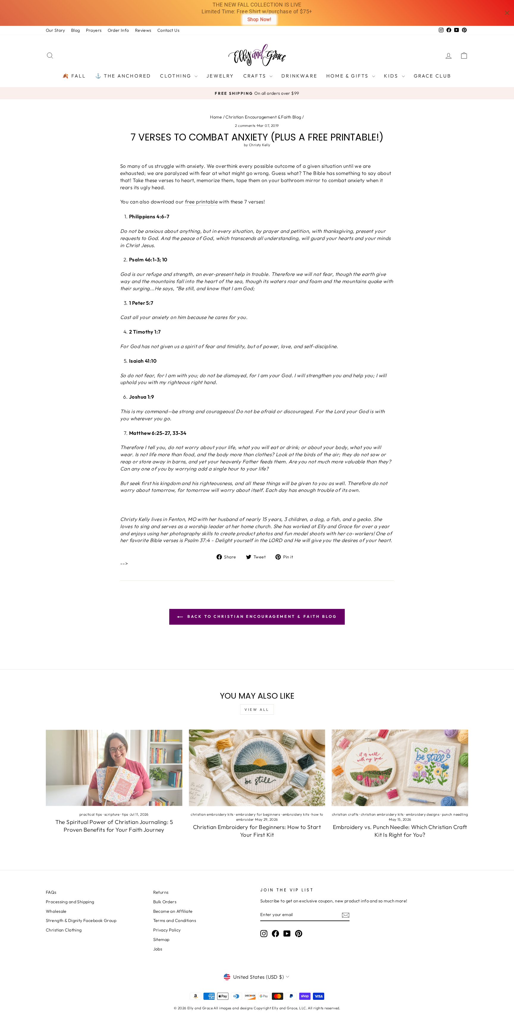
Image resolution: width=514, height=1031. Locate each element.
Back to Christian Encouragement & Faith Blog (261, 616)
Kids (392, 76)
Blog (75, 30)
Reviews (143, 30)
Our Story (55, 30)
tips (125, 814)
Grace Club (433, 76)
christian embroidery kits (212, 814)
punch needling (455, 814)
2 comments (245, 125)
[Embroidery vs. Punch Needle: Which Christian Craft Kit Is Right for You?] (400, 768)
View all (257, 709)
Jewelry (220, 76)
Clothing (176, 76)
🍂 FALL (74, 76)
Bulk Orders (165, 901)
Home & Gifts (348, 76)
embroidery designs (423, 814)
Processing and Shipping (70, 901)
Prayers (94, 30)
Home (216, 117)
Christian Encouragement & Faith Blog (263, 117)
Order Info (118, 30)
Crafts (255, 76)
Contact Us (168, 30)
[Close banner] (507, 13)
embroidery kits (296, 814)
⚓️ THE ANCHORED (123, 76)
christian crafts (345, 814)
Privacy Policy (167, 930)
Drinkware (299, 76)
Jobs (157, 949)
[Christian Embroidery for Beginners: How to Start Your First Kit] (257, 768)
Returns (161, 892)
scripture (112, 814)
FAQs (51, 892)
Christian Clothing (64, 930)
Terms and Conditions (174, 920)
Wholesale (56, 911)
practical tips (90, 814)
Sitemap (161, 939)
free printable (201, 201)
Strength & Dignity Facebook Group (81, 920)
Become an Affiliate (173, 911)
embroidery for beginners (258, 814)
